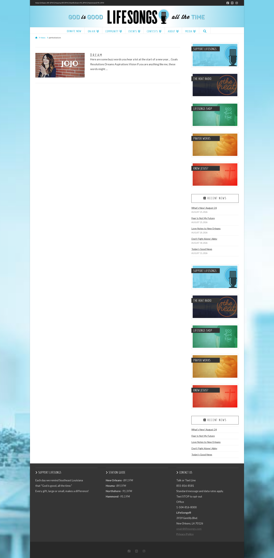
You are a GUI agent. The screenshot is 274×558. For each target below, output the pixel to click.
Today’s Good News (201, 249)
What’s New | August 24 (204, 207)
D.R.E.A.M (96, 55)
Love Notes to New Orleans (206, 228)
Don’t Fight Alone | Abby (204, 238)
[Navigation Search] (205, 30)
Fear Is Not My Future (203, 218)
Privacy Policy (185, 534)
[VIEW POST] (60, 65)
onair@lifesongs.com (189, 528)
